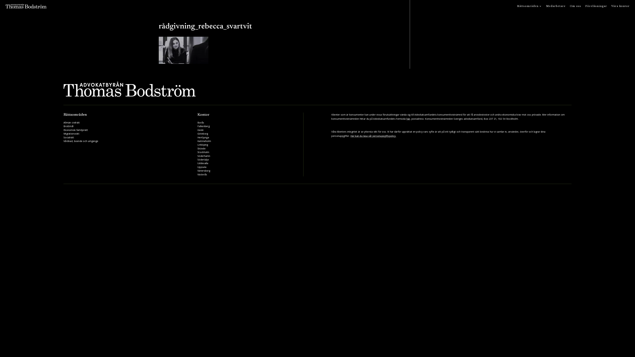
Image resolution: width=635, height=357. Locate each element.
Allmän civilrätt (72, 122)
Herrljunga (203, 137)
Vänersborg (203, 170)
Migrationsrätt (71, 133)
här (408, 118)
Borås (200, 122)
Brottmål (68, 126)
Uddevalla (202, 163)
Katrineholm (204, 141)
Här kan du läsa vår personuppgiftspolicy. (373, 136)
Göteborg (202, 133)
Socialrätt (69, 137)
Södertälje (203, 159)
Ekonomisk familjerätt (76, 130)
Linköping (202, 144)
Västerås (202, 174)
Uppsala (201, 167)
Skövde (201, 148)
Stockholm (203, 152)
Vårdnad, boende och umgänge (81, 141)
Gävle (200, 130)
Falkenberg (203, 126)
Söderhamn (203, 156)
